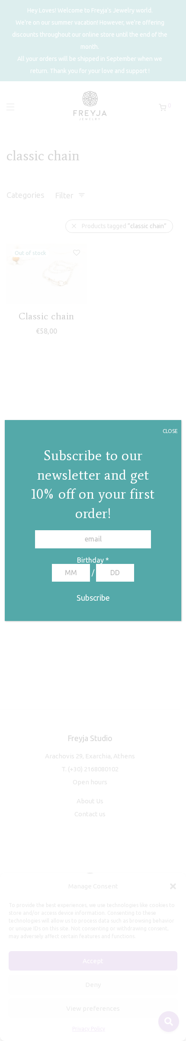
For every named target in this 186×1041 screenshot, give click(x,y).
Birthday (93, 560)
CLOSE (170, 431)
